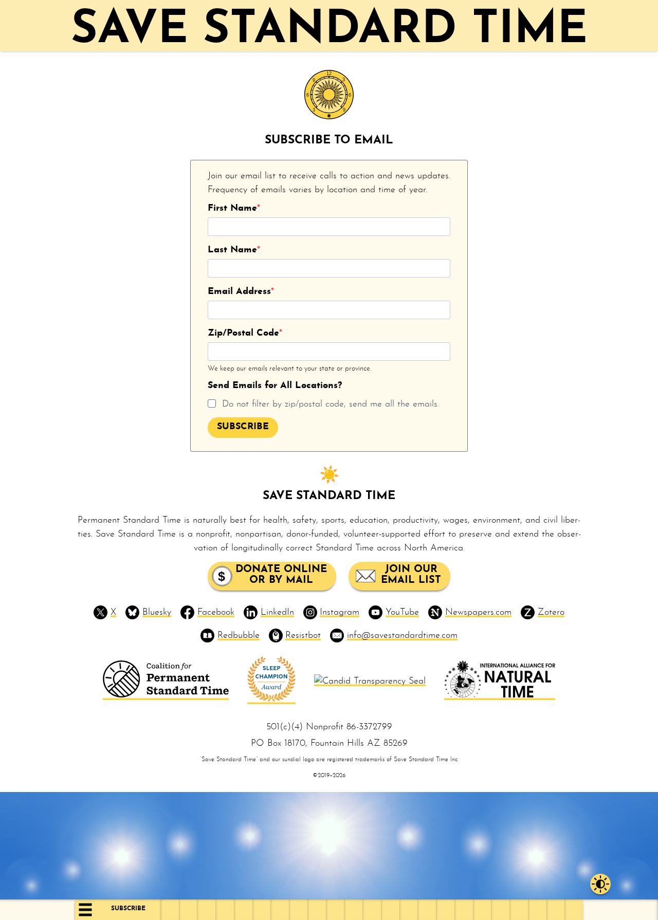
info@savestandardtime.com (402, 635)
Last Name (232, 250)
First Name (232, 208)
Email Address (239, 292)
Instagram (339, 612)
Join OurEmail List (411, 574)
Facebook (215, 612)
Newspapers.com (478, 612)
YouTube (402, 612)
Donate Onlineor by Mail (281, 574)
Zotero (551, 612)
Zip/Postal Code (243, 333)
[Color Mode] (600, 884)
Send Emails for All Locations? (275, 386)
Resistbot (303, 635)
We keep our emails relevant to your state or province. (289, 369)
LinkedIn (277, 612)
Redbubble (238, 635)
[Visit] (166, 695)
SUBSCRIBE (243, 427)
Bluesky (156, 612)
